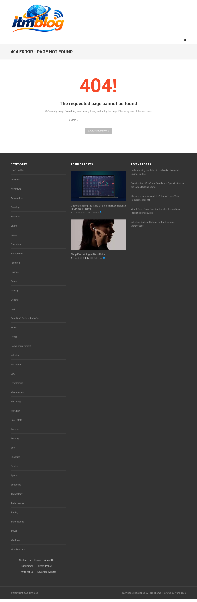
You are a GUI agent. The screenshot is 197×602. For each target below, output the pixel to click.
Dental (14, 235)
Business (15, 216)
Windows (15, 540)
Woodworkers (18, 549)
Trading (14, 512)
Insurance (16, 364)
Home (14, 336)
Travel (14, 531)
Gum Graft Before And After (25, 318)
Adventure (16, 188)
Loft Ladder (17, 170)
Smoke (14, 466)
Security (15, 438)
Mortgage (15, 410)
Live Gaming (17, 383)
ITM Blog (33, 593)
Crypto (14, 225)
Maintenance (17, 392)
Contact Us (25, 560)
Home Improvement (21, 346)
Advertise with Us (46, 571)
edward (95, 212)
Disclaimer (27, 566)
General (14, 299)
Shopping (15, 457)
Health (14, 327)
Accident (15, 179)
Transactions (17, 521)
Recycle (15, 429)
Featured (15, 262)
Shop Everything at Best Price (88, 254)
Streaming (16, 484)
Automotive (17, 198)
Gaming (14, 290)
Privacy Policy (44, 566)
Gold (13, 309)
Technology (16, 494)
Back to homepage (98, 130)
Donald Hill (96, 258)
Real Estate (16, 420)
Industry (15, 355)
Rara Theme (155, 593)
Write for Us (27, 571)
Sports (14, 475)
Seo (13, 447)
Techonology (17, 503)
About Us (49, 560)
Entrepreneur (17, 253)
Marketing (16, 401)
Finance (15, 272)
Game (14, 281)
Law (13, 373)
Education (16, 244)
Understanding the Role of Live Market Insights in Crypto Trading (98, 207)
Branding (15, 207)
